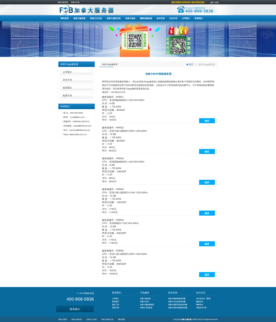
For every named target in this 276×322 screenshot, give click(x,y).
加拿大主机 (75, 2)
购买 (207, 120)
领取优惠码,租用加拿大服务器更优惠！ (188, 2)
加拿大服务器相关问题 (176, 298)
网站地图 (121, 319)
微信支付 (199, 301)
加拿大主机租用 (146, 307)
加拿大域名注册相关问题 (177, 307)
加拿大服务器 (62, 2)
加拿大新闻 (62, 319)
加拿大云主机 (91, 319)
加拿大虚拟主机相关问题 (177, 304)
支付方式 (67, 79)
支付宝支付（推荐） (204, 298)
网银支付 (199, 304)
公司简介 (67, 72)
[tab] (76, 64)
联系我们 (67, 87)
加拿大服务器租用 (147, 304)
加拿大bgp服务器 (69, 64)
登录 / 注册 (214, 2)
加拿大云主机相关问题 (176, 301)
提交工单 (115, 304)
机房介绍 (67, 95)
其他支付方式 (201, 307)
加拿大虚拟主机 (107, 319)
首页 (190, 64)
